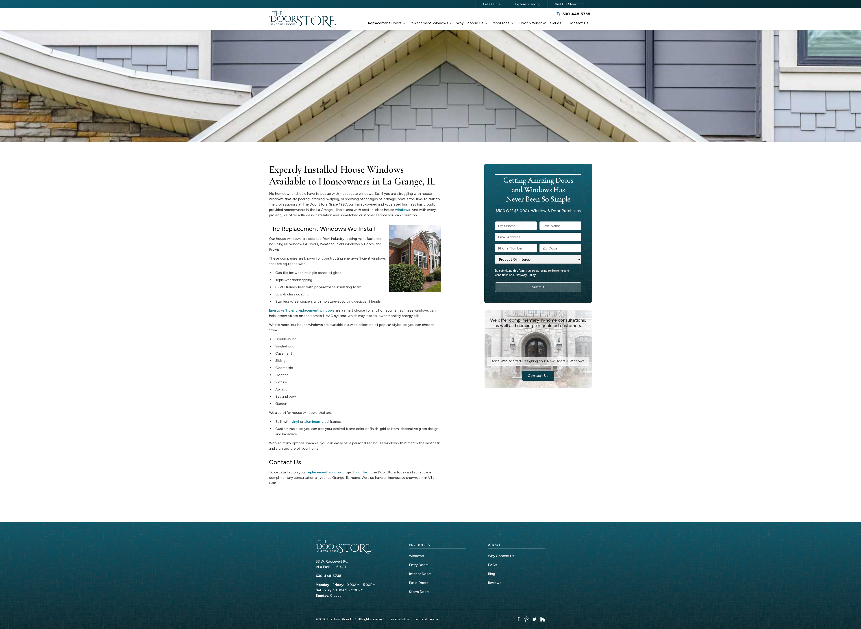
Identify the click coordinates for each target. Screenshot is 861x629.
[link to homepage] (302, 19)
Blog (491, 574)
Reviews (494, 583)
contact (363, 472)
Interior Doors (420, 574)
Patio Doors (418, 583)
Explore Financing (527, 4)
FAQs (492, 565)
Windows (416, 556)
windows (402, 210)
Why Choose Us (501, 556)
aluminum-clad (316, 421)
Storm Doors (419, 592)
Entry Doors (418, 565)
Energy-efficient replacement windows (302, 310)
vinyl (295, 421)
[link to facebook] (518, 619)
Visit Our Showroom (570, 4)
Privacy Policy (526, 275)
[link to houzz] (542, 619)
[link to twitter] (534, 619)
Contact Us (538, 375)
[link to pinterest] (526, 619)
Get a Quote (491, 4)
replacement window (324, 472)
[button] (387, 24)
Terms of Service (426, 619)
